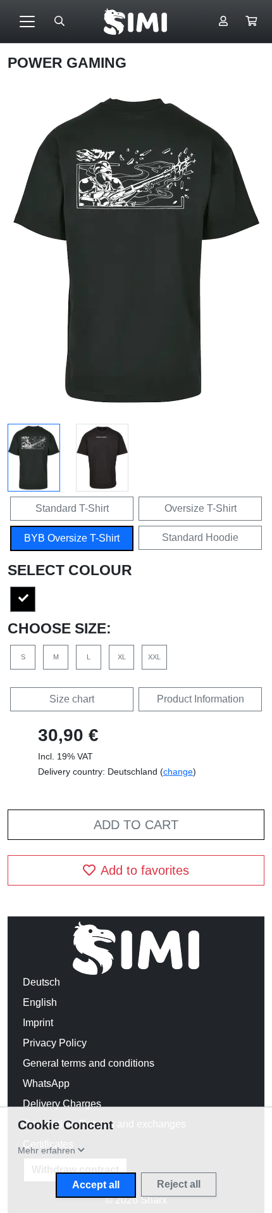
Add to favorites (145, 870)
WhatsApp (46, 1083)
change (178, 771)
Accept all (96, 1184)
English (40, 1002)
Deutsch (41, 982)
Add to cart (136, 825)
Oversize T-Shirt (200, 508)
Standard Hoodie (200, 537)
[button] (251, 21)
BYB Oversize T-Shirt (72, 538)
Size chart (71, 699)
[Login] (223, 21)
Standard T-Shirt (72, 508)
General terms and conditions (88, 1063)
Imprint (38, 1022)
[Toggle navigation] (27, 22)
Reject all (179, 1184)
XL (122, 657)
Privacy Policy (55, 1043)
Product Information (200, 699)
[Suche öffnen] (59, 22)
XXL (154, 657)
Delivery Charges (62, 1103)
